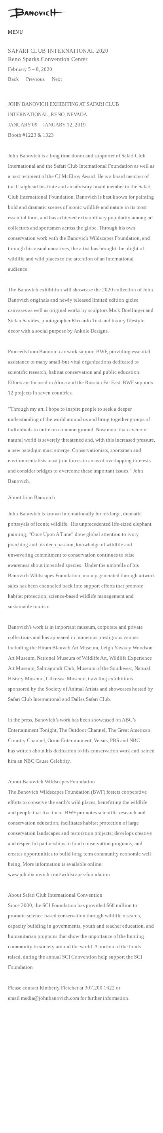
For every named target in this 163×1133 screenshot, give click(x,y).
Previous (35, 79)
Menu (15, 32)
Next (57, 79)
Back (13, 79)
